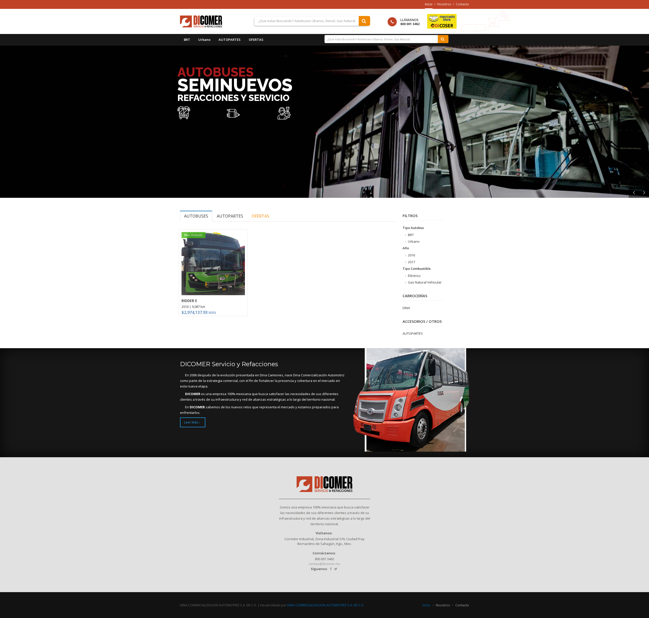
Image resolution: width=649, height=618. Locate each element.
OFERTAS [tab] (260, 216)
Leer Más (191, 422)
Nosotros (444, 4)
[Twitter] (335, 569)
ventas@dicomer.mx (324, 563)
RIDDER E (189, 300)
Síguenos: (319, 569)
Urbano (204, 39)
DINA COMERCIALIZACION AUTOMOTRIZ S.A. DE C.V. (325, 605)
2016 (411, 255)
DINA (406, 308)
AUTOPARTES (230, 39)
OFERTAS (256, 39)
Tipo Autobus (413, 227)
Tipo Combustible (417, 268)
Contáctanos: (324, 553)
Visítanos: (324, 533)
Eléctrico (414, 275)
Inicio (428, 4)
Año (406, 248)
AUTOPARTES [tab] (230, 216)
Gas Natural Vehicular (424, 282)
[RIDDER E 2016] (213, 263)
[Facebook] (331, 569)
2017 (411, 262)
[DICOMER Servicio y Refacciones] (208, 21)
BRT (187, 39)
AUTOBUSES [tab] (196, 216)
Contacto (462, 4)
